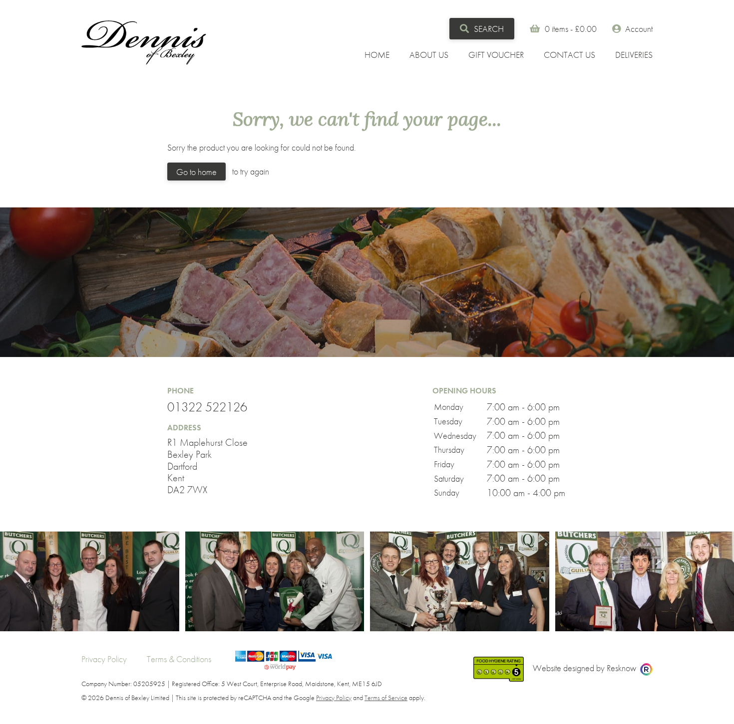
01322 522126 (207, 407)
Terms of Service (386, 697)
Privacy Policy (104, 659)
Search (488, 28)
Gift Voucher (496, 54)
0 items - (571, 28)
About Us (428, 54)
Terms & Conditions (179, 659)
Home (377, 54)
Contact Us (569, 54)
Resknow (621, 668)
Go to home (196, 172)
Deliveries (634, 54)
